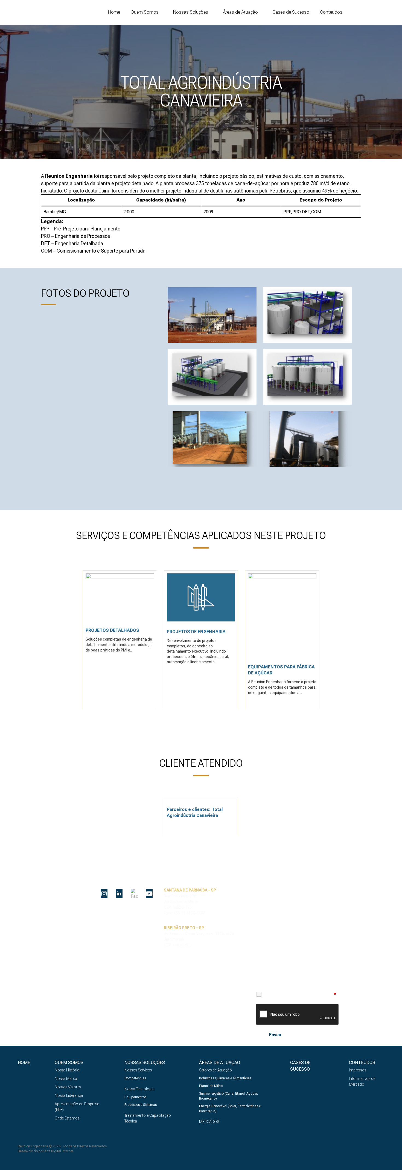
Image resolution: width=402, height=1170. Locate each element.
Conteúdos (331, 12)
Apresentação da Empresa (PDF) (77, 1107)
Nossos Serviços (138, 1070)
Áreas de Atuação (240, 12)
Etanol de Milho (211, 1086)
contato (381, 12)
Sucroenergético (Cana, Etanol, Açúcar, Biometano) (228, 1096)
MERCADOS (209, 1121)
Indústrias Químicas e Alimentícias (225, 1078)
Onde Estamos (67, 1118)
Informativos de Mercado (362, 1081)
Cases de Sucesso (290, 12)
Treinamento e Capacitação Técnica (147, 1118)
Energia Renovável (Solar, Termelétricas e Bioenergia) (230, 1108)
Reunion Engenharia (50, 12)
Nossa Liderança (69, 1095)
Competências (135, 1078)
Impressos (357, 1070)
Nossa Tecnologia (139, 1089)
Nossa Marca (66, 1078)
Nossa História (67, 1070)
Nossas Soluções (190, 12)
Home (114, 12)
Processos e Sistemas (140, 1105)
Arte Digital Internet (58, 1151)
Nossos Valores (68, 1087)
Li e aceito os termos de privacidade (300, 994)
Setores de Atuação (215, 1070)
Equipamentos (135, 1097)
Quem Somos (145, 12)
